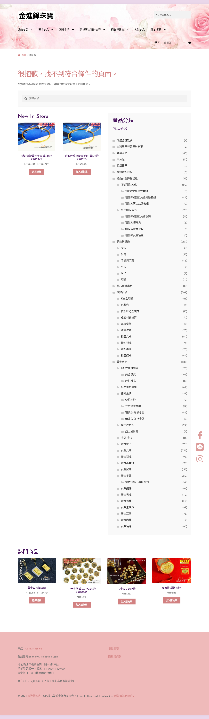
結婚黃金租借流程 (90, 30)
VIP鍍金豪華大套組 (136, 191)
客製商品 (139, 30)
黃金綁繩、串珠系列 (137, 482)
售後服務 (113, 648)
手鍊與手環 (127, 261)
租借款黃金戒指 (134, 229)
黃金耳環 (126, 514)
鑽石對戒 (126, 343)
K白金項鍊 (127, 298)
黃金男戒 (126, 495)
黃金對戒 (126, 457)
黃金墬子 (126, 444)
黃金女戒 (126, 450)
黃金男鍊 (126, 501)
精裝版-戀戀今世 (134, 412)
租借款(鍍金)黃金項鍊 (138, 216)
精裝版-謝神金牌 (134, 419)
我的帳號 (156, 30)
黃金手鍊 (126, 476)
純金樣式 (130, 374)
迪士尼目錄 (131, 431)
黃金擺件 (126, 488)
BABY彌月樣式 (129, 368)
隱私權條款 (114, 657)
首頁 (24, 55)
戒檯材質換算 (129, 317)
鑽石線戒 (126, 355)
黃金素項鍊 (127, 507)
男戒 (123, 267)
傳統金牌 (130, 400)
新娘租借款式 (129, 185)
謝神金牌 (64, 30)
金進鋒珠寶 (34, 696)
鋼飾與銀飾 (117, 30)
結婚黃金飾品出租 (127, 178)
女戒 (123, 248)
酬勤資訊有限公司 (124, 696)
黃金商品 (43, 30)
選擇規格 (36, 172)
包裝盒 (125, 305)
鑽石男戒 (126, 349)
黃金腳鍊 (126, 520)
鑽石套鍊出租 (124, 286)
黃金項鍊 (126, 526)
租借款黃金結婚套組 (137, 204)
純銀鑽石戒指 (124, 172)
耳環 (123, 273)
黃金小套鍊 (127, 463)
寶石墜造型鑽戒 (130, 311)
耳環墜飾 (126, 324)
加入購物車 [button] (82, 172)
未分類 (121, 159)
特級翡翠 (122, 166)
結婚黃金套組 (129, 387)
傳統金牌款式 (124, 140)
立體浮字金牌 (133, 406)
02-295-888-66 (33, 648)
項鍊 (123, 280)
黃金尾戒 (126, 469)
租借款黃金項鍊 (134, 235)
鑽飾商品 (23, 30)
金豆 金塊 (126, 438)
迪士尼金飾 (127, 425)
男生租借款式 (129, 210)
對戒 (123, 254)
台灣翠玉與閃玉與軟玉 (130, 147)
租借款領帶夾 (133, 223)
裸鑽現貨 (126, 330)
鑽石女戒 (126, 336)
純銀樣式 (130, 381)
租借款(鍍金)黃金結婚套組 (140, 197)
